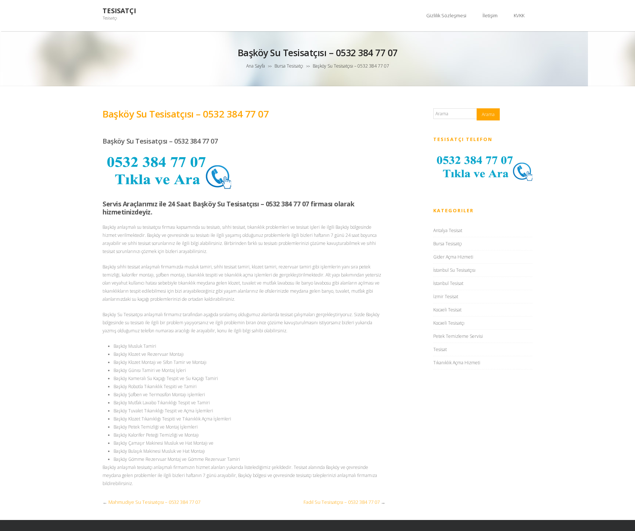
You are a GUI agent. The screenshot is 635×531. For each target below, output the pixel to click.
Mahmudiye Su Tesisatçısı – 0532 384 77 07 (154, 502)
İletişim (490, 15)
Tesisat (440, 349)
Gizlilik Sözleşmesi (446, 15)
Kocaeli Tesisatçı (448, 323)
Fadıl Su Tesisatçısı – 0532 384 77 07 (342, 502)
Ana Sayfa (255, 66)
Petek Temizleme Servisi (458, 336)
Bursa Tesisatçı (289, 66)
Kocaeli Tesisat (447, 310)
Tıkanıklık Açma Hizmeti (456, 363)
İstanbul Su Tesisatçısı (454, 270)
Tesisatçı (119, 11)
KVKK (519, 15)
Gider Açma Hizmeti (453, 257)
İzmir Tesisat (445, 296)
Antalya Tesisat (447, 230)
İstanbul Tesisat (448, 283)
